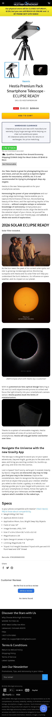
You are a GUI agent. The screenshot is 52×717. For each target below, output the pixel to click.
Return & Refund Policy (12, 650)
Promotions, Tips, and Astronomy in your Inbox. (22, 671)
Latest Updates (8, 660)
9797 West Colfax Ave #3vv (13, 624)
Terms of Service (9, 657)
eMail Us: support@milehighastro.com (19, 639)
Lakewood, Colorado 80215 (13, 628)
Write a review (26, 591)
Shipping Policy (9, 653)
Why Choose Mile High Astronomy (16, 617)
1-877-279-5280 (9, 635)
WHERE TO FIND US (10, 621)
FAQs (4, 632)
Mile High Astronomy (15, 686)
